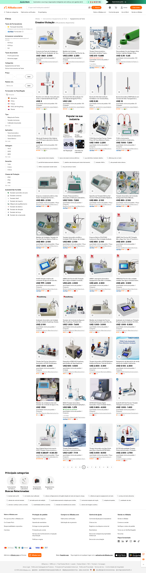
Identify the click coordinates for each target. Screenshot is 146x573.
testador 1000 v (100, 162)
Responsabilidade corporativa (13, 526)
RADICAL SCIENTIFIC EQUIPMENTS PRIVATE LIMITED (47, 107)
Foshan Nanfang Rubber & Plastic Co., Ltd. (127, 61)
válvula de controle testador (16, 500)
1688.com (53, 564)
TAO (88, 564)
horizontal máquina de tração (90, 500)
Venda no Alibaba (123, 518)
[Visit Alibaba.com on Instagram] (131, 541)
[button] (89, 7)
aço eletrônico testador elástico (94, 158)
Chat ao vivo (93, 522)
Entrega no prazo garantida (40, 526)
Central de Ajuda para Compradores (100, 518)
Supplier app (64, 555)
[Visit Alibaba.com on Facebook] (119, 541)
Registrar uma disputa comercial (99, 526)
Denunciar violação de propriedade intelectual (100, 534)
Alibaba (37, 19)
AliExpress (45, 564)
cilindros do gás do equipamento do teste (101, 496)
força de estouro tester (69, 166)
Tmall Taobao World (63, 564)
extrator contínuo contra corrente (18, 504)
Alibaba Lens (15, 555)
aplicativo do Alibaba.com (104, 555)
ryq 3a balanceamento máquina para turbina (63, 500)
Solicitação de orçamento (69, 522)
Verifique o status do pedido (126, 526)
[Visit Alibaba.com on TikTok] (138, 541)
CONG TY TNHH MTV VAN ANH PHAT (47, 457)
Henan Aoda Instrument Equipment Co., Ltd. (127, 413)
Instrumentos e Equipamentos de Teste (55, 19)
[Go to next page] (111, 467)
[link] (143, 554)
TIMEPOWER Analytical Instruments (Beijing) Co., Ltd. (127, 372)
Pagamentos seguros (38, 518)
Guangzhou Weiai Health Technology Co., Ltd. (74, 417)
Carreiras (7, 530)
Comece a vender (123, 522)
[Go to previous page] (64, 467)
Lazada (73, 564)
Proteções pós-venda (39, 530)
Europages (102, 564)
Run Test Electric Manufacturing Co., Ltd (47, 413)
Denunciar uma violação (96, 539)
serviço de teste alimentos (126, 496)
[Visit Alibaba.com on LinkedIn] (123, 541)
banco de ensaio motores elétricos (69, 158)
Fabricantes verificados (68, 518)
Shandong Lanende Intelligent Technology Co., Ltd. (74, 459)
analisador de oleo (126, 500)
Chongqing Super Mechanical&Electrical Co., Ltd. (101, 372)
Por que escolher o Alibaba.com (13, 518)
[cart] (116, 8)
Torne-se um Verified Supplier (127, 530)
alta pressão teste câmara (118, 162)
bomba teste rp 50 (13, 496)
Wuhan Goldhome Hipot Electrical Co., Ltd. (127, 247)
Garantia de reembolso (39, 522)
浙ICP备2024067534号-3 (123, 570)
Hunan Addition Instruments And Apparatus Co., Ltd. (101, 413)
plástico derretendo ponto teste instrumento (77, 162)
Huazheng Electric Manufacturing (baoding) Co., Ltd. (47, 330)
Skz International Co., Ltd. (97, 66)
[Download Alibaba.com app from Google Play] (135, 555)
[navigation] (19, 243)
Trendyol (94, 564)
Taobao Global (81, 564)
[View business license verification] (91, 570)
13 (107, 467)
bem (29, 76)
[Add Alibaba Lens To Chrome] (34, 555)
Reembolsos (93, 530)
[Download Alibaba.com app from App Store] (121, 555)
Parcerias (120, 534)
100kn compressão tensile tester (48, 166)
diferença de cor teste (115, 158)
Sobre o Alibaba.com (10, 514)
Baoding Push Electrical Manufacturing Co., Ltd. (101, 148)
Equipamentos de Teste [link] (77, 19)
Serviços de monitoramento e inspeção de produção (44, 534)
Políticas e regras (37, 539)
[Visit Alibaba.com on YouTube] (134, 541)
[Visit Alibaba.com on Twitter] (127, 541)
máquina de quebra (109, 500)
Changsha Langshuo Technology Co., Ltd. (101, 457)
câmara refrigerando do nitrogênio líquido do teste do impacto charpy (64, 496)
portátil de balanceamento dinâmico (49, 162)
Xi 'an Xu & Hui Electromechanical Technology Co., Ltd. (47, 61)
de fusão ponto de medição (37, 500)
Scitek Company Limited (123, 459)
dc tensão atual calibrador (32, 496)
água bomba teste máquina (46, 158)
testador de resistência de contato (66, 504)
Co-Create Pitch (9, 522)
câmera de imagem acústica (89, 504)
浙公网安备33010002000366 (105, 570)
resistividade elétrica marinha (41, 504)
